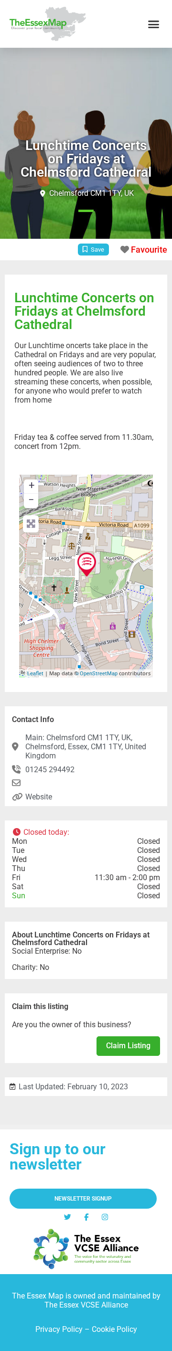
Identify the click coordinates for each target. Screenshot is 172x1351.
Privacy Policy (59, 1329)
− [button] (31, 500)
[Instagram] (104, 1217)
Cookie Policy (114, 1329)
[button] (154, 24)
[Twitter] (67, 1217)
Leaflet (35, 673)
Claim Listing (128, 1045)
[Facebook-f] (86, 1217)
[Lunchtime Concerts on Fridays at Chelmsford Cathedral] (86, 564)
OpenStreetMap (99, 673)
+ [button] (31, 485)
